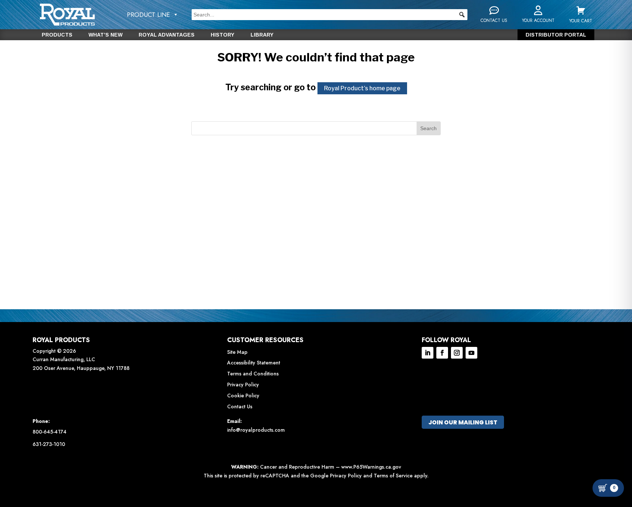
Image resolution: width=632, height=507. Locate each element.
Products (57, 35)
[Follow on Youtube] (471, 353)
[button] (461, 14)
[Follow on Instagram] (457, 353)
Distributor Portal (556, 35)
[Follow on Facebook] (442, 353)
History (222, 35)
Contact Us (239, 406)
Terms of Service (393, 475)
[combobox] (329, 14)
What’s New (106, 35)
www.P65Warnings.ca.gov (371, 466)
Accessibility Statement (253, 362)
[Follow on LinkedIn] (427, 353)
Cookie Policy (243, 395)
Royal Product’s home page (362, 88)
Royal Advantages (167, 35)
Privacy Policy (243, 384)
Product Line (148, 14)
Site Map (237, 352)
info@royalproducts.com (256, 430)
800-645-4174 (50, 431)
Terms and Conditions (253, 373)
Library (262, 35)
